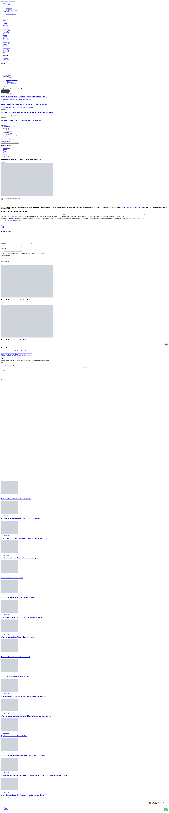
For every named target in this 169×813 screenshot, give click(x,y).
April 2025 (5, 24)
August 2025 (6, 19)
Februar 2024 (6, 39)
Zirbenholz (134, 207)
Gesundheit (5, 58)
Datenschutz (5, 809)
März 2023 (5, 45)
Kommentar (3, 243)
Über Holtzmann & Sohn (11, 14)
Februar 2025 (6, 26)
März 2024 (5, 38)
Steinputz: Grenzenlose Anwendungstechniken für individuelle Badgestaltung (17, 353)
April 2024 (5, 37)
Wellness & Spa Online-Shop (12, 10)
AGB (4, 807)
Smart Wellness (6, 152)
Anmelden (84, 367)
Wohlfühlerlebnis (6, 148)
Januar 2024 (5, 41)
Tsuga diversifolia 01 (9, 220)
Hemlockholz (129, 207)
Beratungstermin (9, 12)
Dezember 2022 (6, 48)
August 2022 (6, 51)
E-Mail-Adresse (4, 248)
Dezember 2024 (6, 29)
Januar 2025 (5, 27)
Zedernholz (142, 207)
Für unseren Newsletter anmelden (9, 259)
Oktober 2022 (6, 49)
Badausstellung (9, 8)
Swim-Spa (5, 151)
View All (9, 93)
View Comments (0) (5, 261)
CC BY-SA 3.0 (17, 220)
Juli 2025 (5, 20)
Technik (5, 150)
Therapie (5, 149)
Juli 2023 (5, 44)
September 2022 (6, 50)
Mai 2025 (5, 23)
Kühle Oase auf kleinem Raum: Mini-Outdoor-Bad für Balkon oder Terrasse (16, 355)
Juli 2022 (5, 52)
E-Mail (2, 362)
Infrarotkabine (9, 5)
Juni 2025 (5, 22)
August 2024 (6, 33)
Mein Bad (8, 4)
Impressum (5, 808)
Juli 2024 (5, 35)
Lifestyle (5, 154)
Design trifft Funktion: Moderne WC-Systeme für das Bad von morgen (15, 351)
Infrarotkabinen (9, 9)
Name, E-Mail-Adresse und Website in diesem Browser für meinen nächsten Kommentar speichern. (23, 253)
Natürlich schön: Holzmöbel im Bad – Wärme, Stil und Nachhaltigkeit (15, 350)
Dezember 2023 (6, 42)
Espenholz (123, 207)
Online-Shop (5, 91)
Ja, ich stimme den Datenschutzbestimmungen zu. (12, 365)
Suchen (2, 342)
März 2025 (5, 25)
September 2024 (6, 32)
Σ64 (3, 220)
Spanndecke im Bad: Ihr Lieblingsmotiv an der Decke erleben (13, 354)
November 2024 (6, 30)
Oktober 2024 (6, 31)
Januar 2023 (5, 46)
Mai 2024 (5, 36)
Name (2, 245)
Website (2, 250)
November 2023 (6, 43)
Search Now (16, 142)
